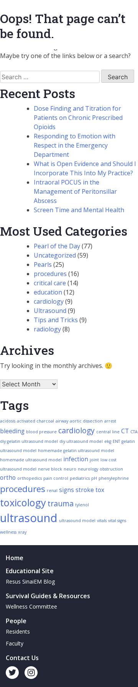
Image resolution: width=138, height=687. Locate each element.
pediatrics (80, 478)
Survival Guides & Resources (48, 596)
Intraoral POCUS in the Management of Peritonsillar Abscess (75, 191)
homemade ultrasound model (31, 459)
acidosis (7, 421)
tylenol (82, 504)
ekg (107, 441)
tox (99, 490)
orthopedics (29, 478)
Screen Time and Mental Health (79, 210)
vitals (102, 520)
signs (66, 490)
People (16, 621)
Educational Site (30, 571)
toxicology (23, 502)
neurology (88, 469)
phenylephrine (114, 478)
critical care (50, 283)
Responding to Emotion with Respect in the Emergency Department (74, 145)
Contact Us (22, 658)
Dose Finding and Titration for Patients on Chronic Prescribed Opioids (78, 117)
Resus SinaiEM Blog (30, 581)
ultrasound (29, 518)
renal (52, 490)
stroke (85, 490)
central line (108, 431)
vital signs (117, 520)
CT (125, 431)
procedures (50, 273)
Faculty (14, 643)
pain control (55, 478)
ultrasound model (77, 520)
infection (75, 459)
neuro (70, 469)
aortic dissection (86, 421)
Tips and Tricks (56, 320)
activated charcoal (35, 421)
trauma (61, 503)
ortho (8, 478)
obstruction (111, 469)
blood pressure (41, 431)
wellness (8, 532)
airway (62, 421)
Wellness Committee (31, 606)
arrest (110, 421)
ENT (116, 441)
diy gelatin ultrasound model (29, 441)
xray (22, 532)
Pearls (43, 264)
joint (94, 459)
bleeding (12, 431)
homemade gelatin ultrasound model (76, 450)
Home (14, 558)
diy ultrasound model (81, 441)
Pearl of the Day (57, 246)
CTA (134, 431)
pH (94, 478)
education (48, 292)
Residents (18, 631)
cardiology (49, 301)
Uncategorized (55, 255)
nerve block (50, 469)
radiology (47, 329)
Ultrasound (50, 310)
